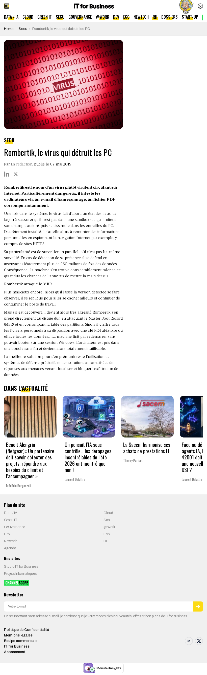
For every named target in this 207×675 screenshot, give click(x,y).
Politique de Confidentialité (26, 630)
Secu (60, 17)
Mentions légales (18, 635)
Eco (126, 17)
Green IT (44, 17)
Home (9, 29)
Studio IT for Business (21, 566)
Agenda (10, 548)
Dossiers (169, 17)
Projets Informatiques (20, 574)
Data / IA (11, 17)
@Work (102, 17)
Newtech (141, 17)
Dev (116, 17)
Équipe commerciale (20, 641)
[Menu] (6, 6)
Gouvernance (80, 17)
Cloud (27, 17)
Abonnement (14, 652)
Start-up (190, 17)
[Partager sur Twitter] (15, 174)
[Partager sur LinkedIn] (6, 174)
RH (155, 17)
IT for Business (17, 646)
